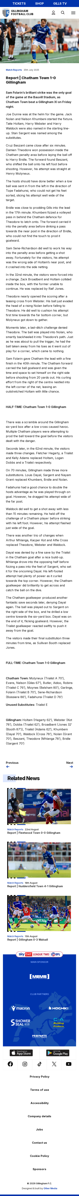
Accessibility (39, 1103)
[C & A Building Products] (58, 1022)
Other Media (50, 1188)
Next (69, 763)
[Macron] (20, 1008)
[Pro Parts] (39, 1036)
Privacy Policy (39, 1076)
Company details (39, 1116)
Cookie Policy (39, 1156)
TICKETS (19, 3)
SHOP (39, 3)
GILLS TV (60, 3)
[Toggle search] (62, 13)
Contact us (39, 1142)
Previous (12, 763)
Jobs (39, 1129)
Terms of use (39, 1090)
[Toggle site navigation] (73, 12)
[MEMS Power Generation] (39, 976)
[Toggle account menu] (53, 13)
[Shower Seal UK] (20, 1022)
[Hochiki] (58, 1008)
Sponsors (39, 1169)
